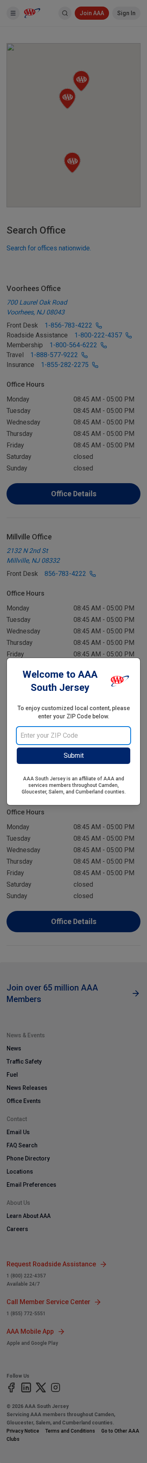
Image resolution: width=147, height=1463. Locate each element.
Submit (74, 755)
